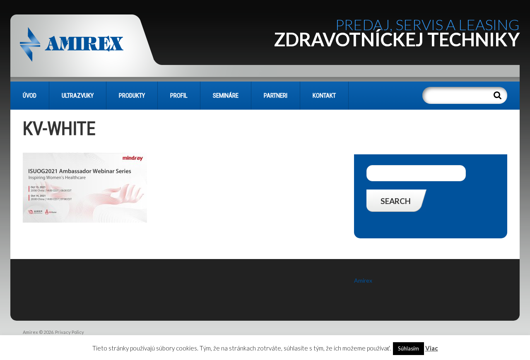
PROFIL (179, 95)
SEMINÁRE (225, 95)
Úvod (29, 95)
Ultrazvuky (78, 95)
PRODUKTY (132, 95)
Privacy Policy (69, 332)
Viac (431, 348)
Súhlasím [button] (408, 348)
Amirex (363, 280)
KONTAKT (324, 95)
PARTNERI (275, 95)
